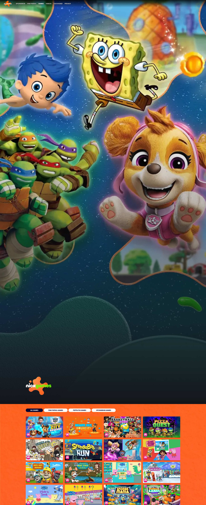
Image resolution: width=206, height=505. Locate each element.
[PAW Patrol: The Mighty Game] (122, 449)
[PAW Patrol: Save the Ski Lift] (161, 472)
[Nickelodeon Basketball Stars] (122, 427)
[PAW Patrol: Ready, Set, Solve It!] (83, 427)
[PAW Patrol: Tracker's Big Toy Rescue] (83, 472)
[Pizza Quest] (161, 427)
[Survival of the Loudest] (44, 449)
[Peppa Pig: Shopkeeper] (122, 472)
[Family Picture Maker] (161, 449)
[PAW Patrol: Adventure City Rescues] (44, 427)
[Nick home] (8, 4)
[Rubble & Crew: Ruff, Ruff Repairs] (44, 472)
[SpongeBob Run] (83, 449)
